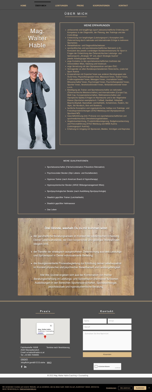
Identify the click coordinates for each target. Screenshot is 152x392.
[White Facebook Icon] (21, 366)
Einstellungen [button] (111, 388)
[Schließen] (149, 388)
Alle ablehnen (125, 388)
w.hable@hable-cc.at (35, 352)
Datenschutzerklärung (28, 389)
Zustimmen (140, 388)
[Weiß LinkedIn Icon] (25, 366)
